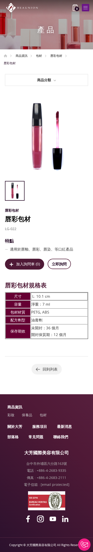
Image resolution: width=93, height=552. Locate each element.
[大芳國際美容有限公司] (23, 7)
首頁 (5, 56)
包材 (39, 56)
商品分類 (44, 80)
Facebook (28, 519)
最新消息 (64, 426)
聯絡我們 (60, 436)
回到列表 (50, 369)
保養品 (27, 415)
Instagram (40, 519)
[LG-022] (46, 137)
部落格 (13, 436)
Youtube (53, 519)
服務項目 (39, 426)
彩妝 (10, 415)
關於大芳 (14, 426)
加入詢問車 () (28, 263)
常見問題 (36, 436)
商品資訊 (22, 56)
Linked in (65, 519)
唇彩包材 (56, 56)
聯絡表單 (84, 544)
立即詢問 (59, 263)
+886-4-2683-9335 (51, 470)
